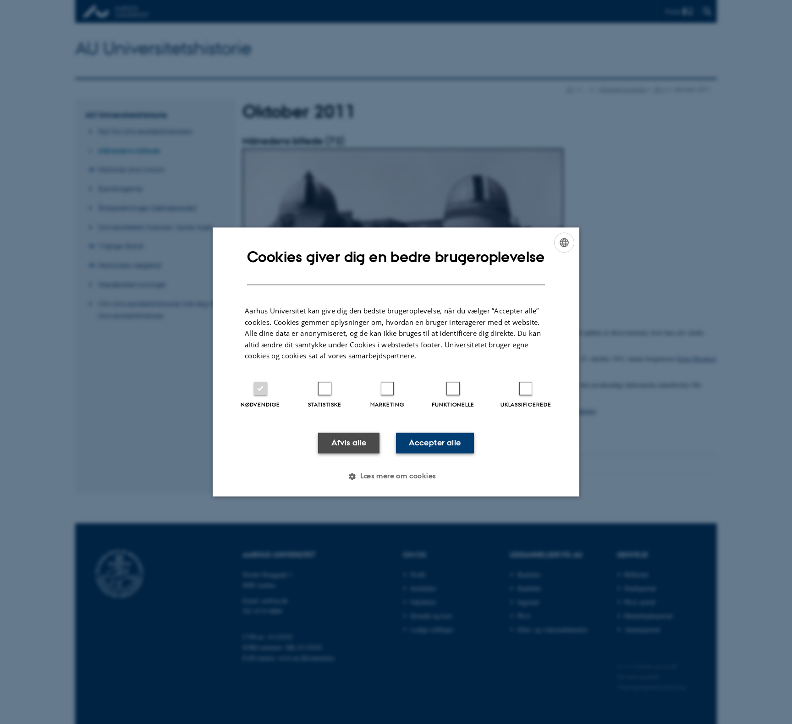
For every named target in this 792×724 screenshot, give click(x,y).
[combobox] (564, 242)
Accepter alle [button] (435, 443)
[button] (396, 476)
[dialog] (396, 361)
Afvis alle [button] (349, 443)
